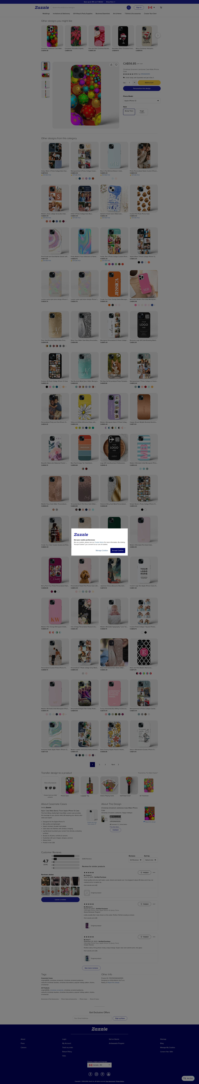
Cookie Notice (99, 542)
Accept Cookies (118, 550)
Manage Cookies (102, 550)
